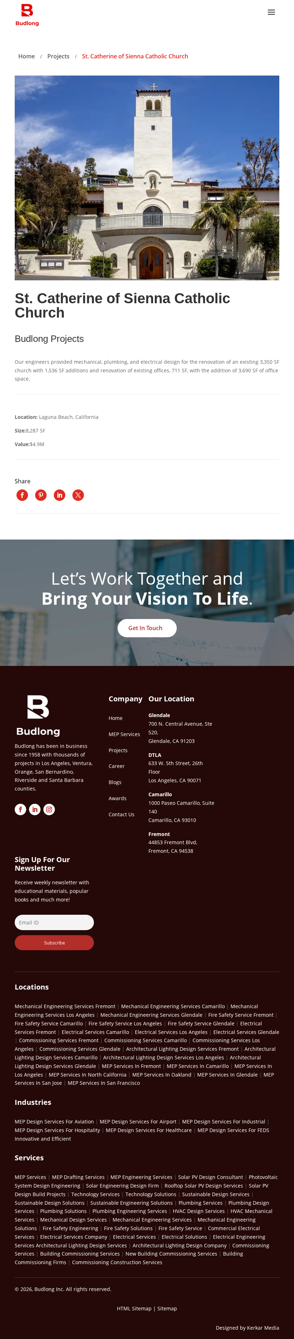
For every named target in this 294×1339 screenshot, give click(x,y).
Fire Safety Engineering (70, 1228)
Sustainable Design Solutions (50, 1202)
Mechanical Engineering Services (152, 1219)
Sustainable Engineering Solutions (131, 1202)
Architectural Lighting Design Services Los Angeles (163, 1057)
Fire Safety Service (180, 1228)
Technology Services (95, 1194)
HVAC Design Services (199, 1211)
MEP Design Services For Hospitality (57, 1130)
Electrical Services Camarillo (95, 1032)
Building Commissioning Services (80, 1253)
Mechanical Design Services (73, 1219)
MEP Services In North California (88, 1074)
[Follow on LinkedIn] (35, 809)
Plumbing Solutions (63, 1211)
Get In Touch (145, 628)
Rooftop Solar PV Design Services (204, 1185)
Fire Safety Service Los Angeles (125, 1023)
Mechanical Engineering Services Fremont (65, 1006)
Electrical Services (134, 1236)
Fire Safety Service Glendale (201, 1023)
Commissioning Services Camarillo (145, 1040)
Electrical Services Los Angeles (171, 1032)
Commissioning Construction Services (117, 1262)
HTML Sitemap (134, 1308)
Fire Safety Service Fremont (241, 1014)
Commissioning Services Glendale (79, 1048)
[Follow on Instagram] (49, 809)
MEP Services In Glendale (227, 1074)
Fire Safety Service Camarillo (49, 1023)
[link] (22, 495)
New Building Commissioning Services (171, 1253)
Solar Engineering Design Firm (122, 1185)
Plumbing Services (201, 1202)
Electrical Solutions (184, 1236)
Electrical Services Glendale (246, 1032)
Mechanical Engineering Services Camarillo (173, 1006)
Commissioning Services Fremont (59, 1040)
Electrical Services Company (73, 1236)
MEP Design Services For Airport (138, 1121)
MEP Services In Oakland (161, 1074)
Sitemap (167, 1308)
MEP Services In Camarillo (198, 1066)
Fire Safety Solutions (128, 1228)
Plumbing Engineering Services (130, 1211)
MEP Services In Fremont (131, 1066)
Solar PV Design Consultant (210, 1177)
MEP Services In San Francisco (104, 1082)
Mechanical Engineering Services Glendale (151, 1014)
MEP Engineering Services (141, 1177)
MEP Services (30, 1177)
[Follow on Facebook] (20, 809)
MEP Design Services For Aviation (54, 1121)
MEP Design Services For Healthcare (149, 1130)
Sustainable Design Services (216, 1194)
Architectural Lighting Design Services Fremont (182, 1048)
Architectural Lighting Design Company (180, 1245)
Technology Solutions (150, 1194)
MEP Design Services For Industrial (223, 1121)
